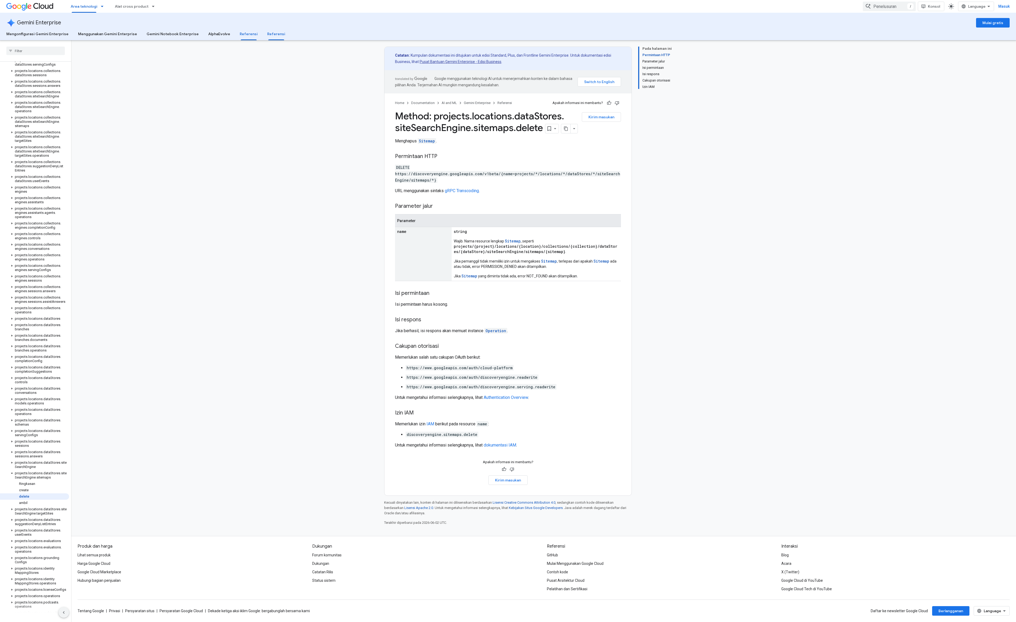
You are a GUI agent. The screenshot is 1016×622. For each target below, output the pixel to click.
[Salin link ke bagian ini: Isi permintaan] (434, 293)
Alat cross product (131, 6)
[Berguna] (609, 103)
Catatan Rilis (322, 572)
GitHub (552, 555)
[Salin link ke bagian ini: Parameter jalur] (438, 206)
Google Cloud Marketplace (99, 572)
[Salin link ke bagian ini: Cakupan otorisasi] (444, 346)
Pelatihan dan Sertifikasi (567, 589)
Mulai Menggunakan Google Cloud (575, 563)
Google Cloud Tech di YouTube (806, 589)
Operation (496, 330)
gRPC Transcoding (462, 190)
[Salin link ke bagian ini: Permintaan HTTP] (442, 157)
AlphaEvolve (219, 33)
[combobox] (889, 6)
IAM (430, 423)
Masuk (1004, 6)
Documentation (423, 103)
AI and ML (449, 103)
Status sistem (323, 580)
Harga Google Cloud (94, 563)
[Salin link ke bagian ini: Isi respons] (426, 320)
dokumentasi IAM (500, 445)
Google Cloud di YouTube (802, 580)
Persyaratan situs (140, 611)
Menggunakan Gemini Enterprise (107, 33)
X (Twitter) (790, 572)
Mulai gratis (992, 22)
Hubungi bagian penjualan (99, 580)
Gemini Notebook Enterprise (173, 33)
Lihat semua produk (94, 555)
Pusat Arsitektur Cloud (565, 580)
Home (399, 103)
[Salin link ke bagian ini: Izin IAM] (419, 413)
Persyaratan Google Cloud (181, 611)
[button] (34, 62)
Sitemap (427, 140)
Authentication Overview (506, 397)
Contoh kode (557, 572)
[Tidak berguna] (617, 103)
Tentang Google (91, 611)
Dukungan (320, 563)
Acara (786, 563)
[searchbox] (35, 51)
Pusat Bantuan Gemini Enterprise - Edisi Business (460, 62)
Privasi (114, 611)
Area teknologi (84, 6)
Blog (785, 555)
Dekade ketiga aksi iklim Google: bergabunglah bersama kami (259, 611)
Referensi (249, 33)
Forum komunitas (327, 555)
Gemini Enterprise (39, 22)
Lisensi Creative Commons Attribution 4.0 (524, 502)
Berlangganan (950, 611)
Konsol (934, 6)
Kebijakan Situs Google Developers (536, 508)
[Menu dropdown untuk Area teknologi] (103, 6)
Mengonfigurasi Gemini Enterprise (37, 33)
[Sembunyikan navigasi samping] (63, 612)
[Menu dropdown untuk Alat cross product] (154, 6)
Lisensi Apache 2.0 (418, 508)
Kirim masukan (601, 117)
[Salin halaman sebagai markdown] (566, 128)
